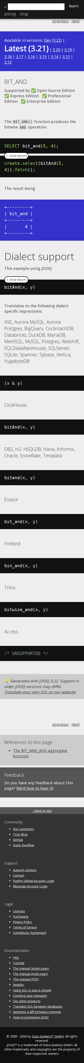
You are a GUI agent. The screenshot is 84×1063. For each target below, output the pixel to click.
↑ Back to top (42, 811)
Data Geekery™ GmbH (48, 1036)
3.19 (68, 49)
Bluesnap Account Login (30, 886)
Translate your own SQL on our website (40, 692)
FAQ (16, 958)
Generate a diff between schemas (37, 1012)
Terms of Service (25, 927)
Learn (73, 5)
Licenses (19, 911)
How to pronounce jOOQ (31, 1017)
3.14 (54, 56)
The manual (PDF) (26, 979)
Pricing (10, 13)
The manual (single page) (31, 968)
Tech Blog (20, 834)
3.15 (43, 56)
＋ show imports (16, 156)
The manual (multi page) (30, 974)
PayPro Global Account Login (33, 881)
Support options (24, 870)
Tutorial (18, 963)
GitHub (18, 840)
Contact (18, 875)
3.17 (19, 56)
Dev (47, 40)
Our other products (26, 1001)
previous (60, 21)
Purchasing (20, 916)
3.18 (8, 56)
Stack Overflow (23, 845)
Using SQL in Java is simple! (32, 990)
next (76, 21)
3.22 (57, 40)
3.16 (31, 56)
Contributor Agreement (29, 933)
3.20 (56, 49)
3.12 (8, 62)
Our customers (23, 829)
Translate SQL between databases (37, 1006)
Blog (24, 13)
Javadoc (18, 985)
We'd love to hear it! (34, 788)
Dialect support (39, 256)
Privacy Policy (22, 922)
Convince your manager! (30, 996)
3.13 (66, 56)
